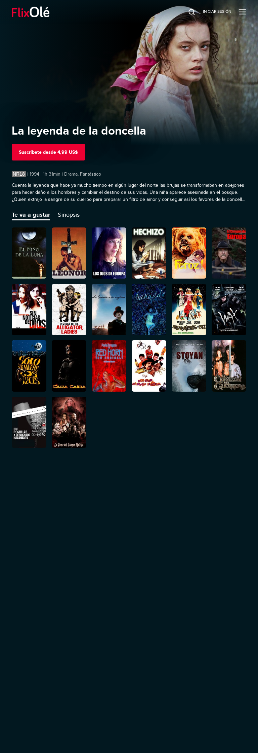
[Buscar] (187, 12)
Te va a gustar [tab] (31, 214)
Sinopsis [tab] (69, 214)
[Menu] (242, 12)
